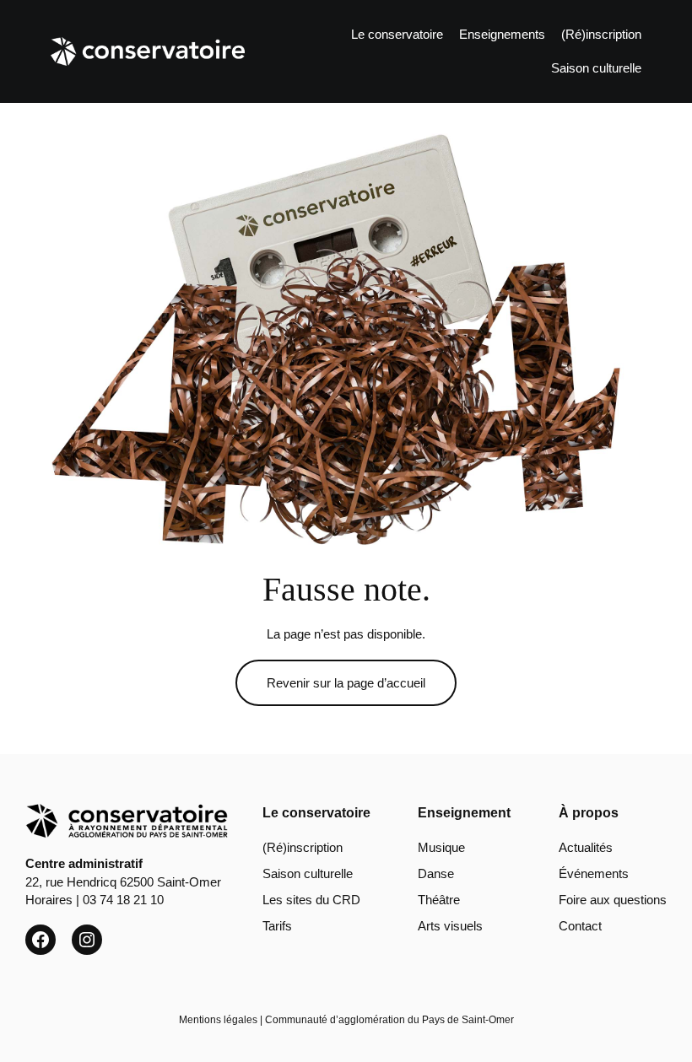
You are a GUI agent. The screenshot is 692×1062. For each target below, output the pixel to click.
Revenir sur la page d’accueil (346, 683)
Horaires (49, 899)
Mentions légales (218, 1020)
